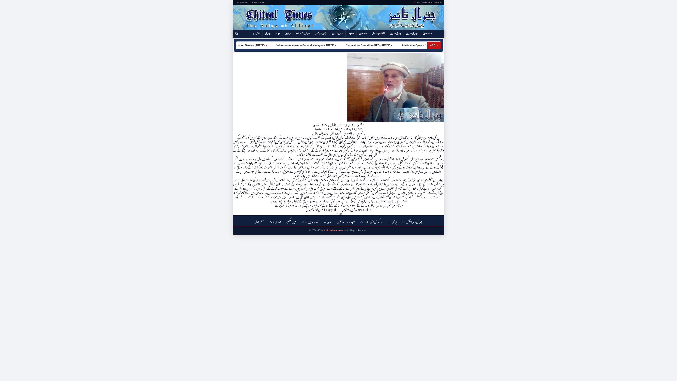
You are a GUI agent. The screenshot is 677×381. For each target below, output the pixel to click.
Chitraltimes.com (333, 230)
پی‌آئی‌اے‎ (392, 221)
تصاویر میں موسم (310, 221)
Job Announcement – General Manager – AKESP (296, 45)
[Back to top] (8, 376)
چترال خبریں (411, 33)
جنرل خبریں (395, 33)
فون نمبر (327, 221)
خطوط (351, 33)
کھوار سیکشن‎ (321, 33)
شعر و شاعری (337, 33)
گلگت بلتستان (378, 33)
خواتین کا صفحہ (303, 33)
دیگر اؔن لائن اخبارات (371, 221)
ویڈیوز (288, 33)
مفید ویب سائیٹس (346, 221)
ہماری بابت (275, 221)
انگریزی (256, 33)
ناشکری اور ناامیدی (315, 209)
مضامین (363, 33)
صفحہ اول (427, 33)
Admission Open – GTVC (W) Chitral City (417, 45)
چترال (267, 33)
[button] (237, 34)
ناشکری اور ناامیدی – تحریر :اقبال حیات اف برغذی (338, 124)
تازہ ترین (354, 209)
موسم (278, 33)
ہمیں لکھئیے (291, 221)
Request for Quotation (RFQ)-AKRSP (358, 45)
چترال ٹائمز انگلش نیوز (412, 221)
